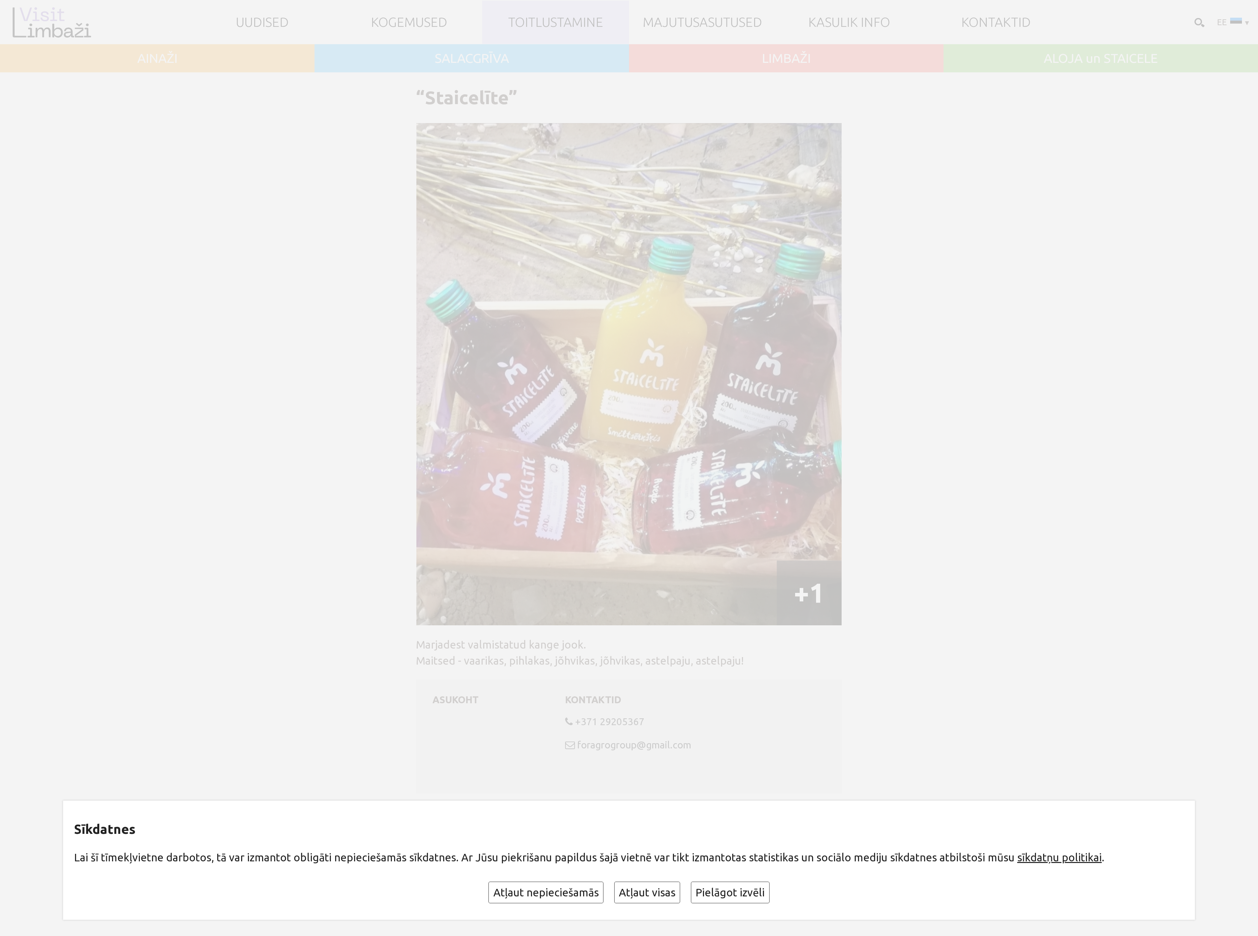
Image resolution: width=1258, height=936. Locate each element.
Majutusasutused (702, 22)
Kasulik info (849, 22)
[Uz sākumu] (63, 22)
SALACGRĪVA (472, 58)
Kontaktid (996, 22)
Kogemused (409, 22)
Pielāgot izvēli (730, 892)
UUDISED (262, 22)
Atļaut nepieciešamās (546, 892)
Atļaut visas (647, 892)
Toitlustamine (555, 22)
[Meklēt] (1198, 21)
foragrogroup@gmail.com (634, 744)
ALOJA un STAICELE (1101, 58)
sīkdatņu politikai (1059, 857)
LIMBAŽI (786, 58)
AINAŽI (157, 58)
